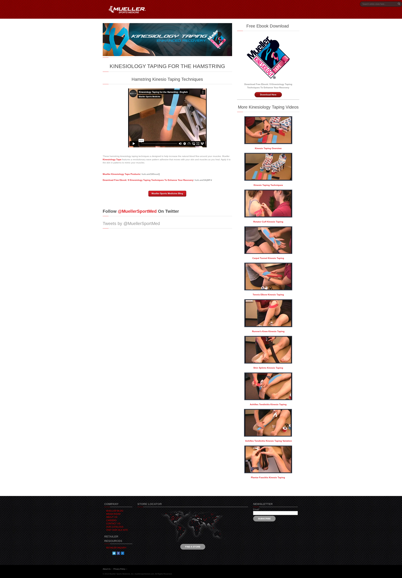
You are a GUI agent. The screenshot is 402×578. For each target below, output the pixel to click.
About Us (111, 517)
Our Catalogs (114, 527)
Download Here (268, 94)
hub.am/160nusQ (151, 174)
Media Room (113, 514)
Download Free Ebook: (256, 84)
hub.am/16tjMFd (203, 180)
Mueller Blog (114, 511)
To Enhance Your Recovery (274, 87)
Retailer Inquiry (116, 548)
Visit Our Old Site (117, 530)
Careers (111, 520)
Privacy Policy (119, 569)
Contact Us (113, 523)
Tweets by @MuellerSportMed (131, 223)
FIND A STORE (192, 546)
